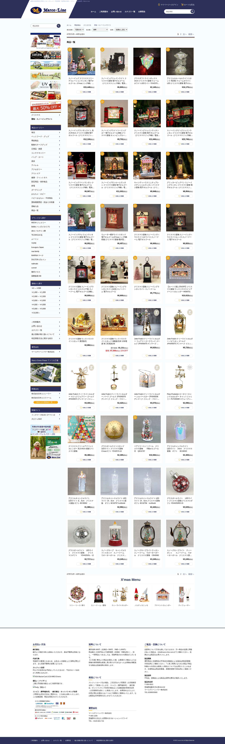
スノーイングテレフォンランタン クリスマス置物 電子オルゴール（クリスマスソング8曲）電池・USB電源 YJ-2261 (81, 237)
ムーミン (34, 239)
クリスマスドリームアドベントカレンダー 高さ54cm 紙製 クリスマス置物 (81, 448)
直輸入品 (34, 206)
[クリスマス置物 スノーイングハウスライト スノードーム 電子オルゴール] (147, 217)
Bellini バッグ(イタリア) (40, 227)
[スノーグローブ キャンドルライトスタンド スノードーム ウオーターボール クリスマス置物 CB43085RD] (114, 533)
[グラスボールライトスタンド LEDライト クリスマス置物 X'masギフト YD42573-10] (114, 429)
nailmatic (34, 264)
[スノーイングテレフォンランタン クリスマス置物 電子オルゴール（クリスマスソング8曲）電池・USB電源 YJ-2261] (81, 217)
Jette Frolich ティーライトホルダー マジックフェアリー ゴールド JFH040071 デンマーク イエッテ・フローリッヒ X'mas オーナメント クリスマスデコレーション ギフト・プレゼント (81, 396)
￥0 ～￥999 (36, 288)
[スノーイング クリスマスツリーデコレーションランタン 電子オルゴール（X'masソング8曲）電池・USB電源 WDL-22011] (81, 61)
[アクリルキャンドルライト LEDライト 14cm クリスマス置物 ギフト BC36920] (180, 429)
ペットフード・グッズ (40, 136)
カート (189, 5)
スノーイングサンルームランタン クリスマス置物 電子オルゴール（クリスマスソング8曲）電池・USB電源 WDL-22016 (114, 185)
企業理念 (141, 12)
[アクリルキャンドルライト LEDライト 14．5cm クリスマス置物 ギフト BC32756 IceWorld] (147, 481)
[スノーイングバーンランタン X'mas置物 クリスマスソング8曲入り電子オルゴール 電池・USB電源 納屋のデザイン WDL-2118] (81, 165)
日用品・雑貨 (36, 149)
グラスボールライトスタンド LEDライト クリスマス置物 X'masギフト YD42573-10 (113, 448)
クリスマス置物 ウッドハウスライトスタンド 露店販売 (81, 340)
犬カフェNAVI (37, 419)
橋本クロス (35, 272)
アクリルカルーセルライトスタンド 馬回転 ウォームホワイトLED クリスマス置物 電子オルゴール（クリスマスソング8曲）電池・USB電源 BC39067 (180, 80)
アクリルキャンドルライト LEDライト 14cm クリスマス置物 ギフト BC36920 (179, 448)
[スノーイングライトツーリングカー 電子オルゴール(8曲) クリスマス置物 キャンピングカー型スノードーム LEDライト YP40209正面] (114, 113)
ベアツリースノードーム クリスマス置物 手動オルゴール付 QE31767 (146, 448)
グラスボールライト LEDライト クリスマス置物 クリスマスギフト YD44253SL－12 (81, 552)
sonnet (34, 268)
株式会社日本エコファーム (41, 398)
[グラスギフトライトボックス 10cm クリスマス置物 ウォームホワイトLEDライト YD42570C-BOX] (147, 61)
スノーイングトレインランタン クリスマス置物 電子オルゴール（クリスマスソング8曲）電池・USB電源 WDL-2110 (147, 133)
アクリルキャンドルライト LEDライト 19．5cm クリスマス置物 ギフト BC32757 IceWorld (114, 500)
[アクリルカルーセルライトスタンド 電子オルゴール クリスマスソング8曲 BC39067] (180, 61)
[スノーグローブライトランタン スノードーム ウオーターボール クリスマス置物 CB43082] (147, 533)
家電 (33, 186)
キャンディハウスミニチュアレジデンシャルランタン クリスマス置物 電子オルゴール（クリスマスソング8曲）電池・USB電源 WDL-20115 (147, 185)
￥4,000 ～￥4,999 (38, 305)
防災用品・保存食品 (39, 182)
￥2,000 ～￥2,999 (38, 296)
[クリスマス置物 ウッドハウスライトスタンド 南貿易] (114, 322)
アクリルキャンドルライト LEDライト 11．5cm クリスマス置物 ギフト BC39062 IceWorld (81, 500)
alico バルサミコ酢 (38, 231)
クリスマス (87, 25)
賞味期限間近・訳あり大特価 (42, 202)
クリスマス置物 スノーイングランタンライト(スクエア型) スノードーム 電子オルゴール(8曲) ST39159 (81, 289)
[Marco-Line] (48, 10)
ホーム (93, 12)
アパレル (34, 165)
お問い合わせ (116, 12)
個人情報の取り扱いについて (43, 334)
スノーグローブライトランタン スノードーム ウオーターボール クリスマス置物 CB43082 (147, 552)
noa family (35, 251)
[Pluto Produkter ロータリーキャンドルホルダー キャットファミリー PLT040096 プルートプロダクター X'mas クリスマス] (180, 377)
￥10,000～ (35, 313)
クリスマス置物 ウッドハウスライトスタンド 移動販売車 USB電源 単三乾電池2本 (114, 341)
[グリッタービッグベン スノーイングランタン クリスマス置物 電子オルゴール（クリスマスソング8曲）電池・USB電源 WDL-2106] (180, 165)
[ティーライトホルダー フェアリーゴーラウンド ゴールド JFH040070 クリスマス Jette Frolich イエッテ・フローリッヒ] (147, 322)
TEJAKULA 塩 (36, 235)
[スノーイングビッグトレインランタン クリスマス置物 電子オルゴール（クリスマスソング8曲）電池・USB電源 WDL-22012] (180, 113)
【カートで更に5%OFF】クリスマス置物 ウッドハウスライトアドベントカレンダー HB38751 (179, 289)
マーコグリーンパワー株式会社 (43, 352)
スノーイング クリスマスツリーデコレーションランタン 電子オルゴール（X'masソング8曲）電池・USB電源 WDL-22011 (81, 80)
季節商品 (77, 25)
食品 (33, 132)
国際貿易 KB (36, 276)
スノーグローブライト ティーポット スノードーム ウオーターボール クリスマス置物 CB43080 (180, 552)
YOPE (33, 243)
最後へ (191, 34)
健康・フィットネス (39, 178)
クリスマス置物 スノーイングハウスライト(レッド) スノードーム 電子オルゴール (179, 237)
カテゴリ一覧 (130, 12)
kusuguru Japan (37, 247)
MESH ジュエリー (38, 223)
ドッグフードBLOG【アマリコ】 (44, 415)
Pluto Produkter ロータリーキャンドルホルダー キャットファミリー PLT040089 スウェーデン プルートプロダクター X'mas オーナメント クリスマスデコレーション (179, 396)
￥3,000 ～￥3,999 (38, 300)
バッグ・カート (37, 157)
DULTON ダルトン (38, 260)
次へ (185, 34)
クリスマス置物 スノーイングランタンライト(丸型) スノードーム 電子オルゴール (113, 289)
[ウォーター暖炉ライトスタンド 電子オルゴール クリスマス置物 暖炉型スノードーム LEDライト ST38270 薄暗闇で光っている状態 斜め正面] (114, 217)
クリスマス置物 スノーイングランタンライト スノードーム (146, 288)
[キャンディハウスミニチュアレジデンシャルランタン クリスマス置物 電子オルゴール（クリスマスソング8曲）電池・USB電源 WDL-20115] (147, 165)
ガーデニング (36, 190)
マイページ (169, 5)
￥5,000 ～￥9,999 (38, 309)
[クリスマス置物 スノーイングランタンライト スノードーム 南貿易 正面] (147, 269)
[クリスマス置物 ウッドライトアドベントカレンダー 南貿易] (180, 269)
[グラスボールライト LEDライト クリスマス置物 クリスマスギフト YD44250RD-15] (180, 481)
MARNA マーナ (37, 255)
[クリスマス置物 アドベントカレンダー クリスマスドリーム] (81, 429)
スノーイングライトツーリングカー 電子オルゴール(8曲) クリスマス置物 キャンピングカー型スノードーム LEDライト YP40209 (113, 133)
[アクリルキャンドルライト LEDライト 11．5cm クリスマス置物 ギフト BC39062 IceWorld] (81, 481)
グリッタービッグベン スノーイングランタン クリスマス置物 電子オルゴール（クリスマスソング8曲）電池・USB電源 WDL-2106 (180, 185)
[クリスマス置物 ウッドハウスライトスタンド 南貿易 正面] (81, 322)
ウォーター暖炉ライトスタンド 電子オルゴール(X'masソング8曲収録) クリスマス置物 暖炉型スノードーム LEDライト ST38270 (114, 237)
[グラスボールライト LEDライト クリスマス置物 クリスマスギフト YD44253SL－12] (81, 533)
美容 (33, 161)
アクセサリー (36, 169)
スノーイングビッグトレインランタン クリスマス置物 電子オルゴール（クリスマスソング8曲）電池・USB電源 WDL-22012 (180, 133)
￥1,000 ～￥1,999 (38, 292)
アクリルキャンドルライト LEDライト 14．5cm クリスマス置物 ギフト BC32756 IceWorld (147, 500)
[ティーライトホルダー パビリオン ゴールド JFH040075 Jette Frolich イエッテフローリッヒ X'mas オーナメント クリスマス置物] (180, 322)
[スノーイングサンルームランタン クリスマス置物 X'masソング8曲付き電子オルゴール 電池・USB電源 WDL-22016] (114, 165)
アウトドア (35, 173)
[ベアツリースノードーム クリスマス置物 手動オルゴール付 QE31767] (147, 429)
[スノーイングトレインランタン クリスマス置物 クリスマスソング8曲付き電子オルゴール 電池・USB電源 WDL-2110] (147, 113)
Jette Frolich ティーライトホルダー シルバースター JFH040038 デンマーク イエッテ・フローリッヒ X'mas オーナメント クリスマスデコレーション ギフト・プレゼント (147, 396)
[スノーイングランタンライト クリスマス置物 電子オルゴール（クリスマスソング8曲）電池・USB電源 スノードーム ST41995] (81, 113)
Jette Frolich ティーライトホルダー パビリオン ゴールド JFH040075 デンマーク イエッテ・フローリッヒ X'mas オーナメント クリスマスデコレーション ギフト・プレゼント (180, 341)
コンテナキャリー (38, 153)
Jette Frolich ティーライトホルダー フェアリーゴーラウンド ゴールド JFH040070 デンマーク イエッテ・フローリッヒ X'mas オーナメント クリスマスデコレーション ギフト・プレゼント (147, 341)
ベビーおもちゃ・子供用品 (41, 198)
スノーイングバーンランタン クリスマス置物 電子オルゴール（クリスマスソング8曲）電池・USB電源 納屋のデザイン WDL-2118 (81, 185)
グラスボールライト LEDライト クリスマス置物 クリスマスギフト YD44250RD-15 (180, 500)
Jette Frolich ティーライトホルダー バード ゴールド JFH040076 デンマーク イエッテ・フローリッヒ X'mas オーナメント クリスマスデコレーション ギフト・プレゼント (114, 396)
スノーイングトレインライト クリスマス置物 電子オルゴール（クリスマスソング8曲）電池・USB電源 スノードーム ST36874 (114, 80)
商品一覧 (34, 210)
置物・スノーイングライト (41, 119)
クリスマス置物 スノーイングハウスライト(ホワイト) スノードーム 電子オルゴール (146, 237)
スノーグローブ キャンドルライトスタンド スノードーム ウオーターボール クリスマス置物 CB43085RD (113, 552)
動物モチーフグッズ (39, 145)
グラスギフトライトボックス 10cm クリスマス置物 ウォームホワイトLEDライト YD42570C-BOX (146, 80)
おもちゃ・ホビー (38, 194)
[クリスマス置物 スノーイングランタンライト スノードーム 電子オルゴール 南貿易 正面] (81, 269)
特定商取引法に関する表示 (42, 338)
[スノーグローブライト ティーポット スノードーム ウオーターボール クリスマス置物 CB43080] (180, 533)
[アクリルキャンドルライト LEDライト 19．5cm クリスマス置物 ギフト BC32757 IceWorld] (114, 481)
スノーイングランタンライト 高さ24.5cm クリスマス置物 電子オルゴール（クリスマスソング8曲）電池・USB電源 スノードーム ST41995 (81, 133)
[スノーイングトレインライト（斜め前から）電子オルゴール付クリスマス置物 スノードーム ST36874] (114, 61)
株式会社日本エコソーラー (41, 394)
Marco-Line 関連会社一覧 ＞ (45, 402)
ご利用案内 (103, 12)
